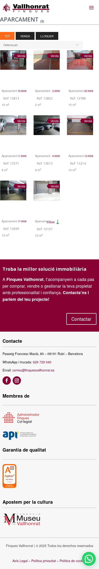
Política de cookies (73, 560)
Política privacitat (43, 560)
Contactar (81, 318)
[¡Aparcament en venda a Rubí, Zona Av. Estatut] (13, 67)
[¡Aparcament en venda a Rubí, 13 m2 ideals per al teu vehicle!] (13, 197)
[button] (89, 559)
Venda (25, 36)
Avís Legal (20, 560)
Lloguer (47, 36)
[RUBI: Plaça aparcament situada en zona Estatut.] (46, 197)
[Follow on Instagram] (17, 380)
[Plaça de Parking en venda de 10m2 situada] (80, 132)
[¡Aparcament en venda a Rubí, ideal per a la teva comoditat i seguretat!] (80, 67)
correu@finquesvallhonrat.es (33, 370)
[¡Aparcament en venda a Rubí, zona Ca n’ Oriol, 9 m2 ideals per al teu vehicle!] (46, 132)
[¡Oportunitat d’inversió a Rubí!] (13, 132)
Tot (7, 36)
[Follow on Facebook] (7, 380)
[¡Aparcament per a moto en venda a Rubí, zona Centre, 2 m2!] (46, 67)
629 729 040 (42, 362)
